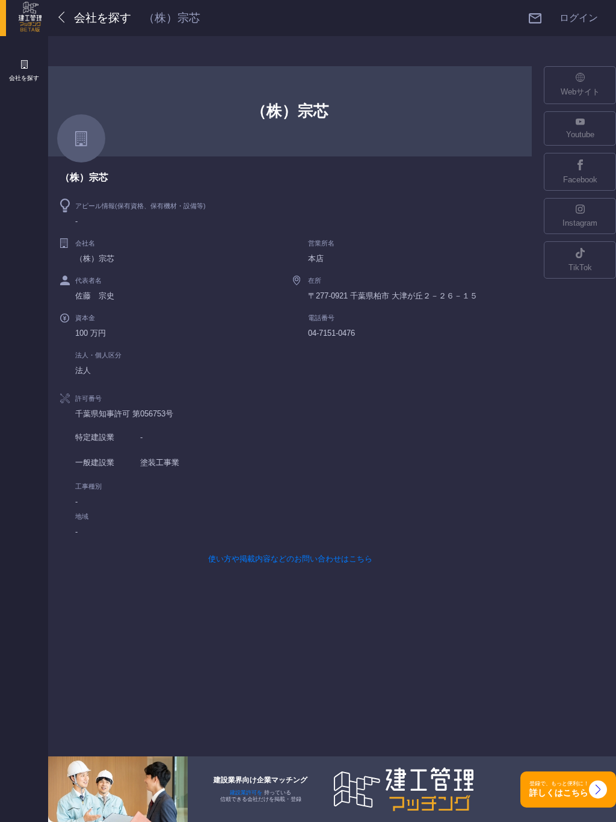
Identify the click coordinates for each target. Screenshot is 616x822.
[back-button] (64, 18)
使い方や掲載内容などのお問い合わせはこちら (290, 558)
